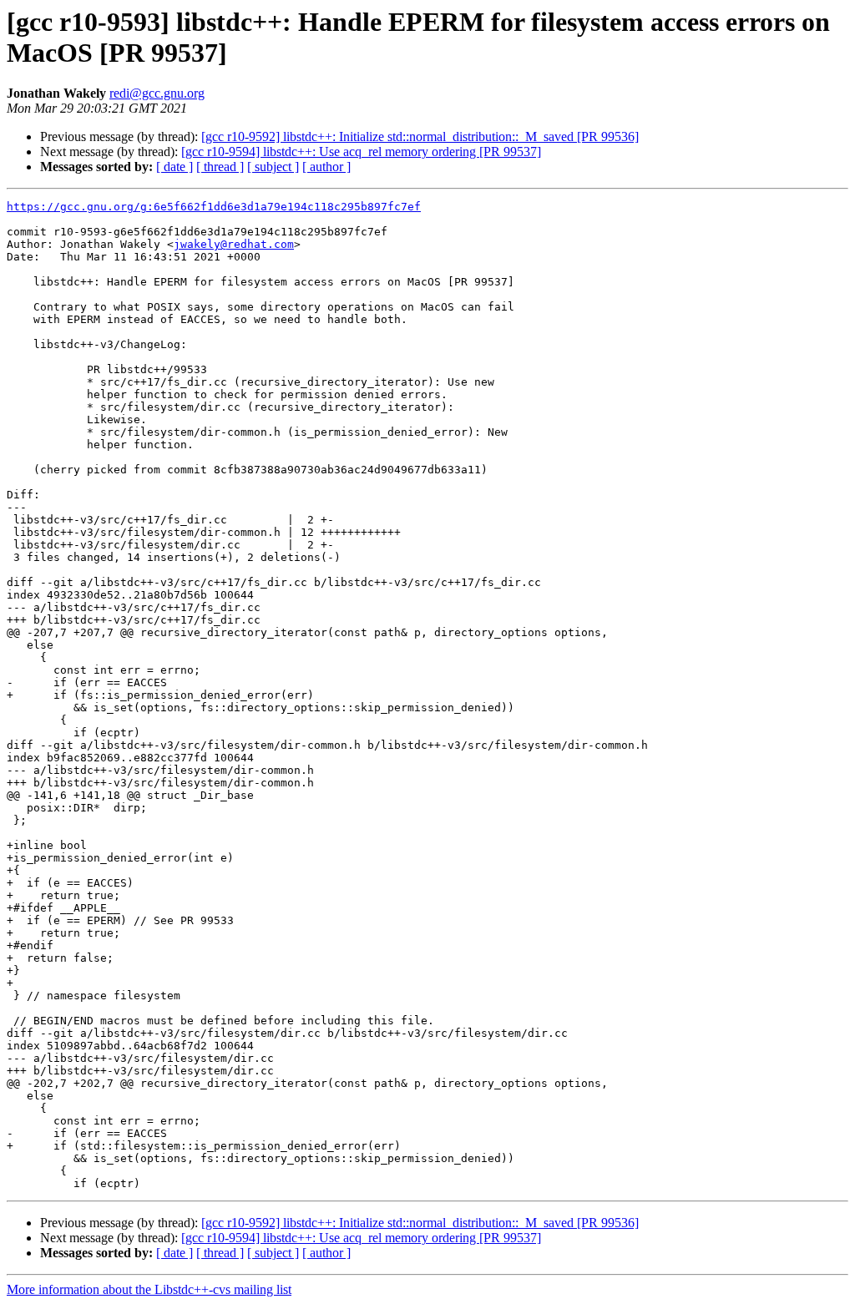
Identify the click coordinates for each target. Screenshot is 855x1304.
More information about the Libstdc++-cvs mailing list (149, 1289)
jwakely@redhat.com (234, 244)
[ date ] (174, 166)
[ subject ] (273, 166)
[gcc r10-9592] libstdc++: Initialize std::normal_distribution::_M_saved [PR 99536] (420, 136)
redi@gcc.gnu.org (157, 93)
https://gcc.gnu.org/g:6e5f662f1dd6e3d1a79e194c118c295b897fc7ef (214, 206)
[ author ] (326, 166)
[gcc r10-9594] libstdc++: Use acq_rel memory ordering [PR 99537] (361, 151)
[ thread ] (220, 166)
